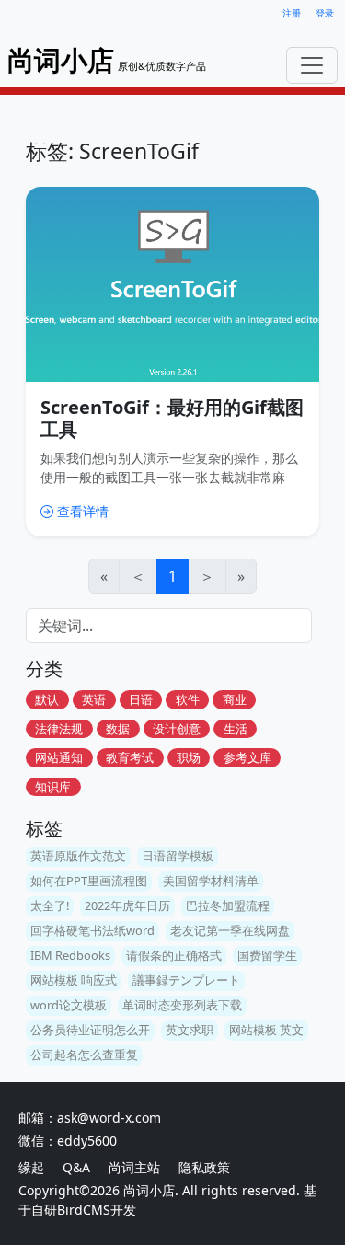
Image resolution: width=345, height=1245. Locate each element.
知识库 (53, 786)
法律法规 (59, 728)
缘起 (31, 1167)
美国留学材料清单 (211, 880)
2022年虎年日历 (127, 905)
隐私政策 (204, 1167)
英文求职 (189, 1029)
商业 (235, 699)
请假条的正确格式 (174, 955)
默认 (47, 699)
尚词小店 (149, 1190)
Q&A (76, 1167)
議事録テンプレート (186, 980)
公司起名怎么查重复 (84, 1054)
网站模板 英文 (266, 1029)
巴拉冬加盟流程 (228, 905)
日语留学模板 (177, 855)
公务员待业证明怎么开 (90, 1029)
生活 (235, 728)
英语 (94, 699)
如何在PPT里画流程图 (88, 880)
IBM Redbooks (70, 955)
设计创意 (177, 728)
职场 (189, 757)
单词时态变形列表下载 (182, 1005)
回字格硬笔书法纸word (92, 930)
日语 (141, 699)
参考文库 (247, 757)
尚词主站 (136, 1167)
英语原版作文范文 (78, 855)
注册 (291, 13)
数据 (118, 728)
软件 (188, 699)
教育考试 (130, 757)
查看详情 (83, 511)
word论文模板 (68, 1005)
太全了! (49, 905)
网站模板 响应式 (73, 980)
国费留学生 (267, 955)
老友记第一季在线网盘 (230, 930)
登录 (325, 13)
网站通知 (59, 757)
